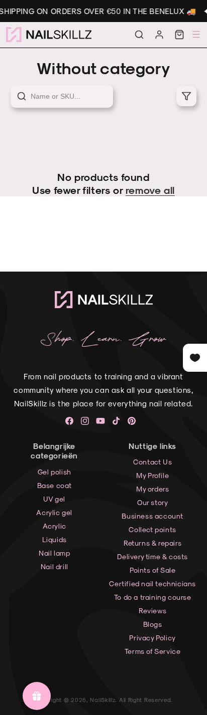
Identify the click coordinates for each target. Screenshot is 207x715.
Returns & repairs (152, 543)
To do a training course (152, 597)
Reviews (152, 610)
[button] (139, 35)
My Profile (152, 475)
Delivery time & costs (152, 556)
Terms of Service (153, 651)
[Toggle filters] (186, 96)
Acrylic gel (54, 512)
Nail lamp (54, 553)
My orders (152, 489)
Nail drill (54, 566)
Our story (152, 502)
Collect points (152, 529)
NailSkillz (102, 699)
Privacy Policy (152, 637)
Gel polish (54, 471)
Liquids (54, 539)
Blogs (152, 624)
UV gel (54, 499)
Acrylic (54, 526)
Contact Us (152, 461)
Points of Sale (152, 570)
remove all (150, 190)
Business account (152, 516)
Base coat (54, 485)
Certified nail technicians (152, 583)
